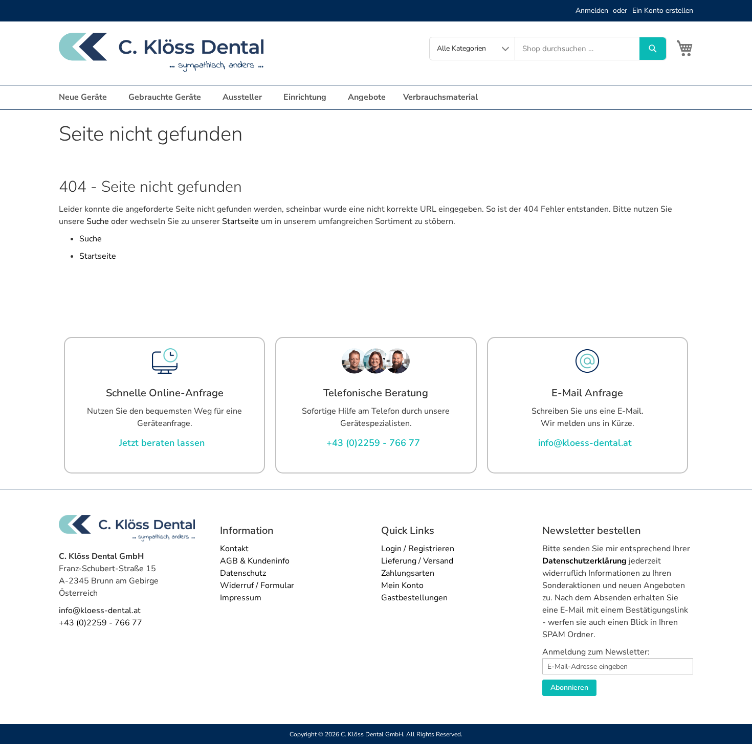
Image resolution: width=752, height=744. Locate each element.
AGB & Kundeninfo (255, 561)
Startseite (240, 221)
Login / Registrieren (417, 548)
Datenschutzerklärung (584, 561)
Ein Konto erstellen (662, 10)
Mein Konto (402, 585)
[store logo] (161, 52)
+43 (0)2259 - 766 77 (100, 622)
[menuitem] (85, 97)
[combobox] (577, 48)
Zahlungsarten (407, 573)
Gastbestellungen (414, 597)
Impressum (240, 597)
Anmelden (592, 10)
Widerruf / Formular (257, 585)
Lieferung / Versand (417, 561)
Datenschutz (243, 573)
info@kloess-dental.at (100, 610)
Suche (97, 221)
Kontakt (234, 548)
